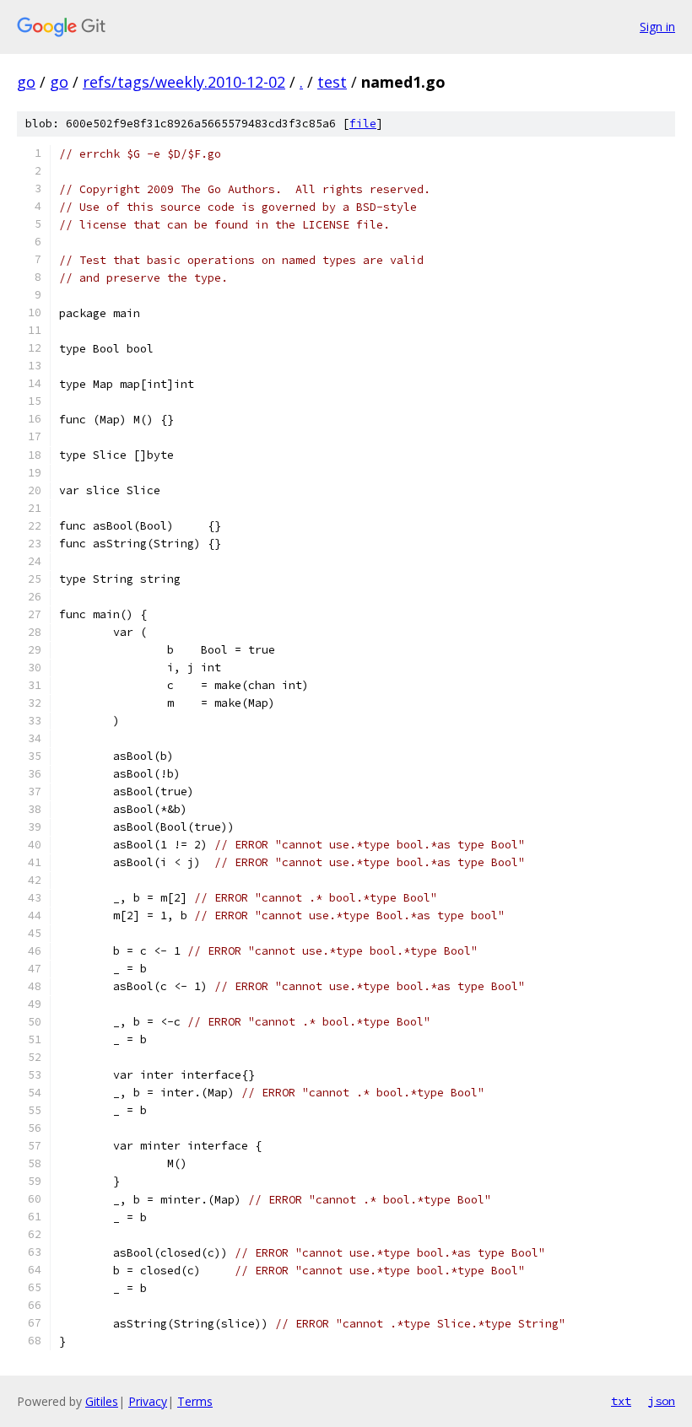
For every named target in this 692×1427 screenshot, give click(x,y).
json (661, 1400)
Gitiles (101, 1401)
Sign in (657, 27)
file (362, 123)
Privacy (147, 1401)
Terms (195, 1401)
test (332, 82)
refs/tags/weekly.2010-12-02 (184, 82)
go (26, 82)
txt (621, 1400)
